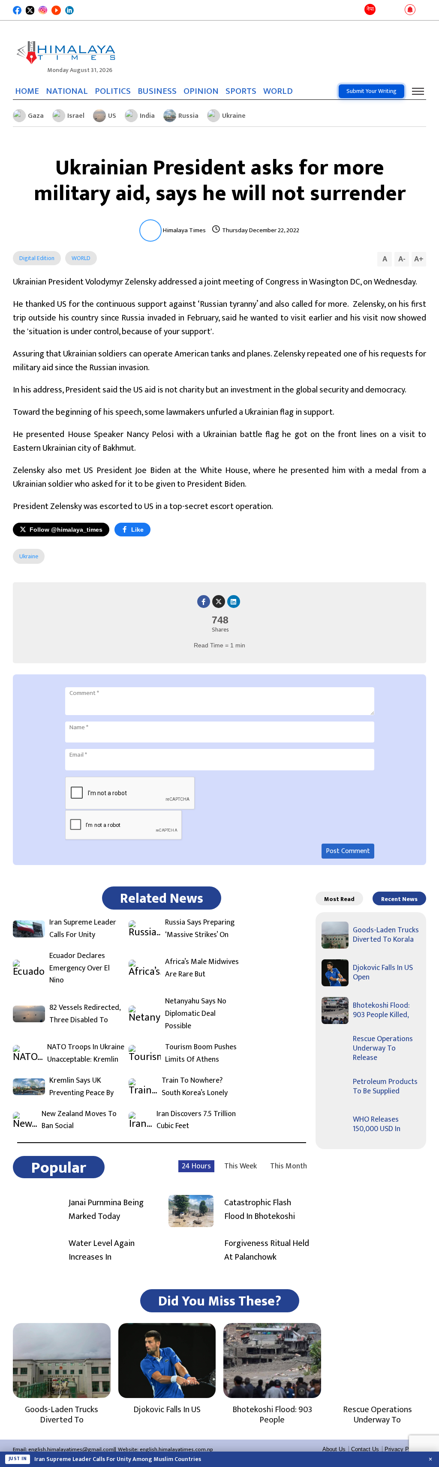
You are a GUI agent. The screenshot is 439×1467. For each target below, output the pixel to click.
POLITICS (113, 91)
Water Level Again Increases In (102, 1250)
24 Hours (196, 1166)
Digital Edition (36, 258)
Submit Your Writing (371, 91)
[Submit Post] (396, 10)
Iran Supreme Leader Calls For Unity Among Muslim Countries (117, 1459)
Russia (188, 116)
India (147, 116)
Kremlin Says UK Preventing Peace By (81, 1087)
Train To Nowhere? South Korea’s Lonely (195, 1087)
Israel (75, 116)
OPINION (201, 91)
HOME (27, 91)
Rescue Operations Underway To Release (383, 1048)
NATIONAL (67, 91)
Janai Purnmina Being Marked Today (106, 1209)
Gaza (36, 116)
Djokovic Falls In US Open (383, 972)
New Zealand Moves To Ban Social (79, 1120)
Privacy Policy (403, 1449)
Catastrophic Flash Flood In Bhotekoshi (259, 1209)
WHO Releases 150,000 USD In (376, 1124)
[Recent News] (384, 10)
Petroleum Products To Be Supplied (385, 1086)
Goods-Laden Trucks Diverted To (61, 1414)
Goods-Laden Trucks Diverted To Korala (386, 935)
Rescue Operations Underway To (377, 1414)
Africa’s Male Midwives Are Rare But (202, 968)
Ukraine (234, 116)
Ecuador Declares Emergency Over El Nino (79, 968)
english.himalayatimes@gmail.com (71, 1449)
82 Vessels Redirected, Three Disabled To (84, 1014)
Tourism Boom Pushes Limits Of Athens (201, 1053)
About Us (334, 1449)
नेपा (370, 9)
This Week (240, 1166)
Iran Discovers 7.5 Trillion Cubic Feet (196, 1120)
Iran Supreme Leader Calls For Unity (82, 928)
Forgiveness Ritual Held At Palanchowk (266, 1250)
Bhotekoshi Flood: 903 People (272, 1414)
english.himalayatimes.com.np (176, 1449)
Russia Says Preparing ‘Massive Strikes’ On (200, 928)
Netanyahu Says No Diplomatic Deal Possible (195, 1013)
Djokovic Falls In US (167, 1409)
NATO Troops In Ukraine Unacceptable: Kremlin (85, 1053)
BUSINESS (157, 91)
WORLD (278, 91)
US (112, 116)
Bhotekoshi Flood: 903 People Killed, (381, 1010)
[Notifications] (410, 10)
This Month (288, 1166)
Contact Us (365, 1449)
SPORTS (241, 91)
